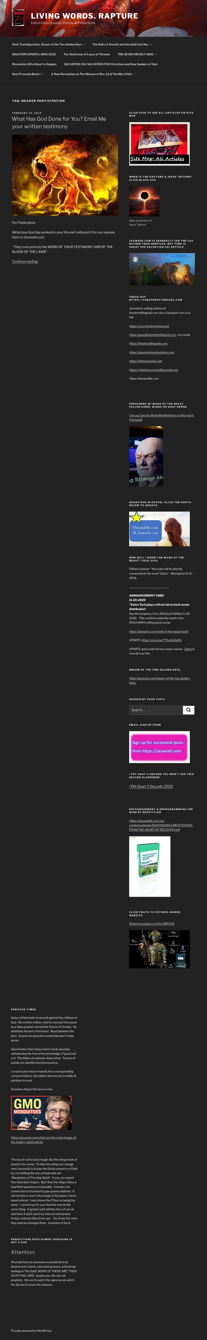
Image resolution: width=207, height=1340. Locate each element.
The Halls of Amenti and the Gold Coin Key (120, 44)
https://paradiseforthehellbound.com (152, 334)
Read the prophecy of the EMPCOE (152, 923)
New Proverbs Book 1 (26, 74)
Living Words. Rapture (85, 16)
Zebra (188, 649)
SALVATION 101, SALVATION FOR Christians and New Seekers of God (110, 64)
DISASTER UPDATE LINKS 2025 (34, 54)
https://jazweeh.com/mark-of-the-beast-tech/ (158, 631)
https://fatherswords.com (145, 361)
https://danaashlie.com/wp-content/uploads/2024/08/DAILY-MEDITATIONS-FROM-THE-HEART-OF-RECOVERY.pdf (161, 825)
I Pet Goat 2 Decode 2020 (151, 786)
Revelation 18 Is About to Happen (34, 64)
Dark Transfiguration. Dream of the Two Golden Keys (47, 44)
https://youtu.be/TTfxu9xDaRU (162, 640)
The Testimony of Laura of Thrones (86, 54)
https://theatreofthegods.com (148, 343)
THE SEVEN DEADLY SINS (135, 54)
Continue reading (25, 261)
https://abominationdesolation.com (151, 352)
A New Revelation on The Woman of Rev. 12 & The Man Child (91, 74)
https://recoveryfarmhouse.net (149, 326)
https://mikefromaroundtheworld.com (153, 370)
